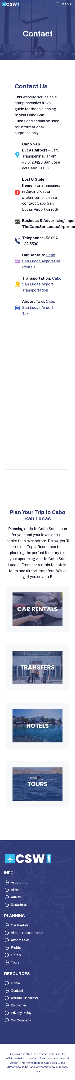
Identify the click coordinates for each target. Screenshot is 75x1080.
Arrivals (16, 897)
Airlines (16, 890)
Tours (15, 962)
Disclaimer (18, 1005)
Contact (17, 990)
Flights (16, 947)
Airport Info (19, 882)
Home (15, 983)
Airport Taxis (20, 940)
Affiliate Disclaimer (24, 998)
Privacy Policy (21, 1013)
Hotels (16, 955)
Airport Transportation (27, 933)
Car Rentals (19, 925)
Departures (19, 904)
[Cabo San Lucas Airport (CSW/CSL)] (11, 4)
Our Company (21, 1020)
